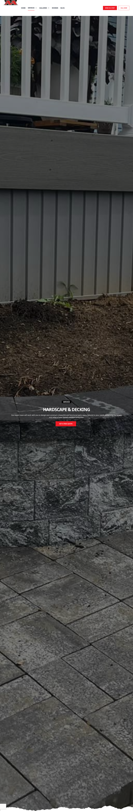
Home (23, 8)
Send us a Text (110, 8)
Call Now (124, 8)
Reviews (55, 8)
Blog (63, 8)
